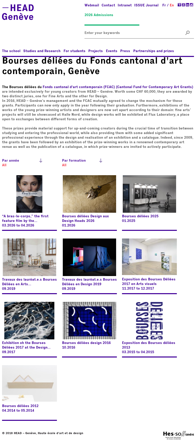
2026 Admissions (98, 15)
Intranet (125, 5)
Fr (164, 5)
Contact (108, 5)
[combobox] (103, 33)
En (172, 5)
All (4, 165)
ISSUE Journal (146, 5)
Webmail (91, 5)
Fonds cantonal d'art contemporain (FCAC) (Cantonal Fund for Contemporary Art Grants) (118, 87)
